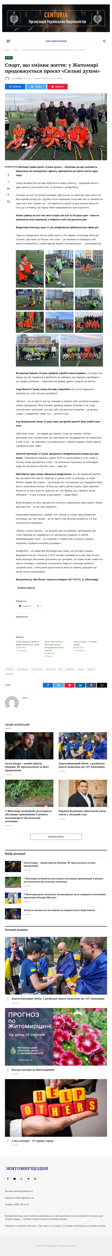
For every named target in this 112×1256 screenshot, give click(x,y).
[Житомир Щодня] (56, 41)
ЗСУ (61, 669)
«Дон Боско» (22, 669)
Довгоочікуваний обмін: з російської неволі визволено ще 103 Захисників (82, 765)
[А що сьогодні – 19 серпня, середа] (56, 1108)
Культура (70, 669)
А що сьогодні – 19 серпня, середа (33, 1140)
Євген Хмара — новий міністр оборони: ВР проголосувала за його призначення (27, 767)
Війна (9, 58)
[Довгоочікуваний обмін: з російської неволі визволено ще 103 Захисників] (83, 746)
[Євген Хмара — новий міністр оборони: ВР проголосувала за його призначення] (29, 746)
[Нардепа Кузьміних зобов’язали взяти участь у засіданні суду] (83, 793)
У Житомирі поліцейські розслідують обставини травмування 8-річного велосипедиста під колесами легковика (28, 816)
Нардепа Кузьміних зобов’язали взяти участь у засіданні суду (82, 812)
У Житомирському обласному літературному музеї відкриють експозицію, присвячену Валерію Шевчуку (65, 896)
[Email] (8, 201)
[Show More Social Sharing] (71, 86)
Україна (91, 669)
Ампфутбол (37, 669)
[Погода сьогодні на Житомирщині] (56, 1037)
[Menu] (8, 41)
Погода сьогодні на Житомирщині (33, 1069)
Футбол (9, 673)
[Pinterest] (8, 194)
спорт (81, 669)
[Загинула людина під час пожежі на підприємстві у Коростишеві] (13, 913)
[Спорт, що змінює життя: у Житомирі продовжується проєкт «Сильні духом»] (56, 126)
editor (19, 78)
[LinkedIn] (8, 188)
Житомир (50, 669)
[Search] (104, 41)
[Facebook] (8, 175)
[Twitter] (8, 181)
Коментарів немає (42, 78)
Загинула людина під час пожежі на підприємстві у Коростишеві (59, 910)
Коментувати (56, 836)
